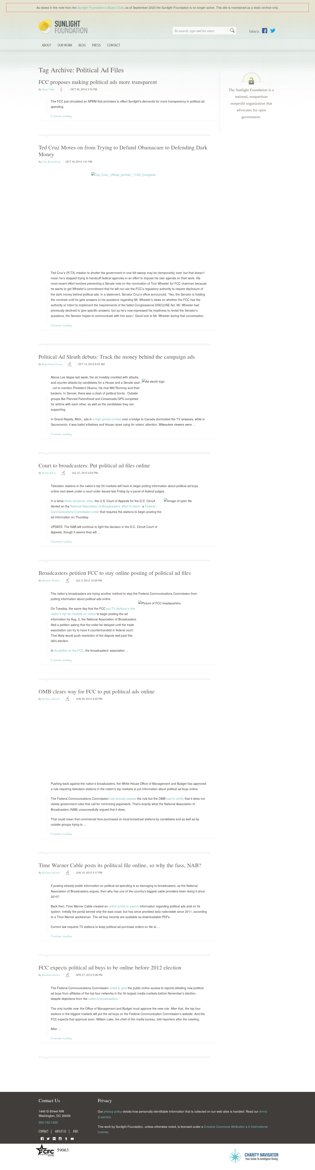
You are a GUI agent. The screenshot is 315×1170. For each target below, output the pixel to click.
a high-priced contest (107, 419)
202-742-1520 (48, 1122)
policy (62, 89)
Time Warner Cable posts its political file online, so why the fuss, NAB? (120, 865)
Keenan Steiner (51, 580)
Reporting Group (52, 364)
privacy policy (113, 1111)
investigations (70, 364)
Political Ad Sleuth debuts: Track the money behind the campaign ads (117, 356)
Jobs (75, 1131)
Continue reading (61, 116)
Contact (113, 45)
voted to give (118, 988)
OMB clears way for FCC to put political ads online (97, 691)
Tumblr (66, 1138)
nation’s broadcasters (102, 998)
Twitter (272, 30)
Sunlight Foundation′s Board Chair (100, 7)
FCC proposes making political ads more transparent (98, 81)
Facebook (264, 30)
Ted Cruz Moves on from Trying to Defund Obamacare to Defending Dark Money (123, 151)
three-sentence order (78, 501)
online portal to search (124, 906)
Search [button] (232, 30)
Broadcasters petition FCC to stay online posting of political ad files (115, 572)
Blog (82, 45)
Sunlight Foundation (64, 27)
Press (96, 45)
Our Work (65, 45)
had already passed (123, 798)
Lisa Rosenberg (51, 162)
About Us (60, 1131)
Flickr (54, 1138)
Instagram (60, 1138)
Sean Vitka (48, 89)
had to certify (175, 798)
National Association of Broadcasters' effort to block (105, 506)
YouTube (72, 1138)
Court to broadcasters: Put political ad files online (94, 465)
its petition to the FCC (69, 650)
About (46, 45)
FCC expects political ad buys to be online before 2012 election (110, 967)
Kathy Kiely (49, 473)
